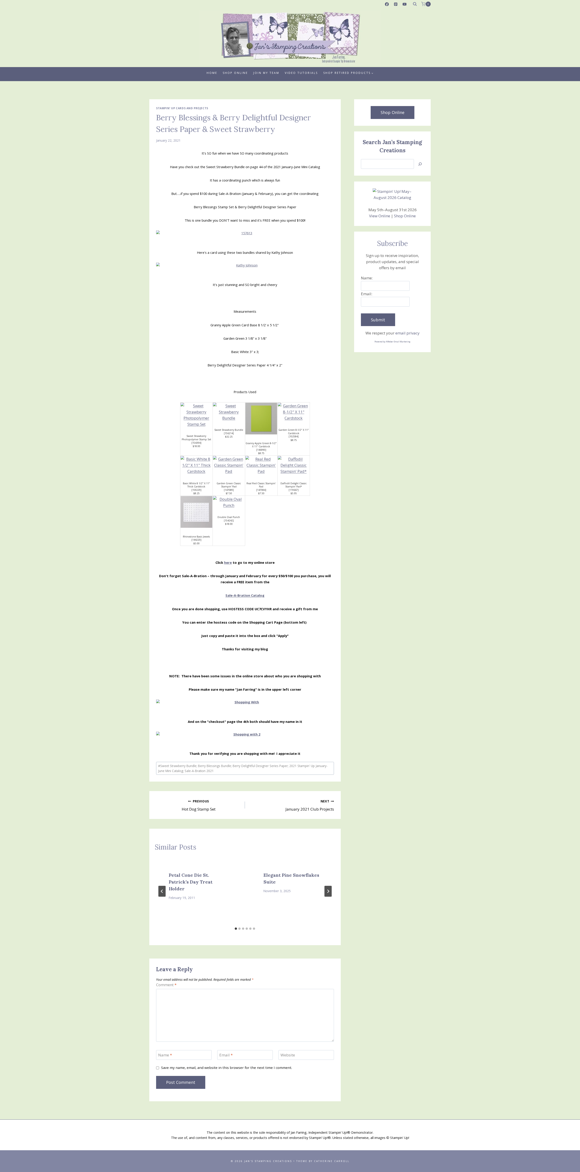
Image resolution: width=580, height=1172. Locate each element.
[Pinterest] (396, 4)
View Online (379, 215)
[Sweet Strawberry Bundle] (229, 412)
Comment (166, 984)
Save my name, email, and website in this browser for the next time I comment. (226, 1067)
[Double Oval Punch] (229, 502)
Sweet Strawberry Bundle (228, 429)
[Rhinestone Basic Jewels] (196, 512)
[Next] (328, 891)
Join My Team (266, 73)
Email (226, 1055)
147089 (229, 490)
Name (165, 1055)
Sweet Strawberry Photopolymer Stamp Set (196, 437)
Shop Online (235, 73)
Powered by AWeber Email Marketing (392, 341)
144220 (196, 539)
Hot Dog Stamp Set (198, 805)
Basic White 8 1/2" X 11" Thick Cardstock (196, 485)
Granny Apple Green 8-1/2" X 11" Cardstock (261, 445)
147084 (261, 490)
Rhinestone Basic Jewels (196, 536)
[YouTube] (404, 4)
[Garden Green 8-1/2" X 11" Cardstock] (293, 412)
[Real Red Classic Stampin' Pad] (261, 465)
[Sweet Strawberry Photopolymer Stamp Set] (196, 415)
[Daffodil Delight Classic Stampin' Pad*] (293, 465)
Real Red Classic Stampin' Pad (261, 485)
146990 (261, 449)
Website (287, 1055)
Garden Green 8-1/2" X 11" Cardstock (293, 431)
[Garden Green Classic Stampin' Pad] (229, 465)
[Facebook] (387, 4)
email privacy (407, 333)
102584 (294, 436)
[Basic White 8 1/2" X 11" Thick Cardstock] (196, 465)
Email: (366, 293)
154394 (196, 442)
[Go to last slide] (162, 891)
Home (212, 73)
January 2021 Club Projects (309, 805)
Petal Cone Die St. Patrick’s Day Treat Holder (191, 881)
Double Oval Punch (229, 517)
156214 (229, 433)
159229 (196, 490)
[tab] (236, 928)
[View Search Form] (415, 4)
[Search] (420, 164)
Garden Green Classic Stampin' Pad (229, 485)
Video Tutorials (301, 73)
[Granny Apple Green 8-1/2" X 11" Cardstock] (261, 418)
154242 (229, 520)
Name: (367, 278)
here (228, 562)
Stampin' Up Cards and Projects (182, 108)
